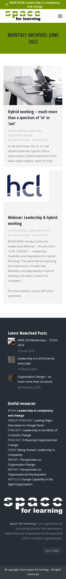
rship (34, 430)
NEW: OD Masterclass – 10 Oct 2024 (37, 342)
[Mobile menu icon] (60, 16)
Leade (27, 430)
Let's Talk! (52, 550)
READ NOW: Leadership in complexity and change (35, 4)
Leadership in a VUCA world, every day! (36, 361)
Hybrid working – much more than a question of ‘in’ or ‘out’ (32, 117)
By (18, 139)
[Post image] (11, 341)
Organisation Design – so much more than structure (35, 379)
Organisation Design (20, 135)
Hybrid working (17, 130)
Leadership (34, 130)
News (46, 230)
